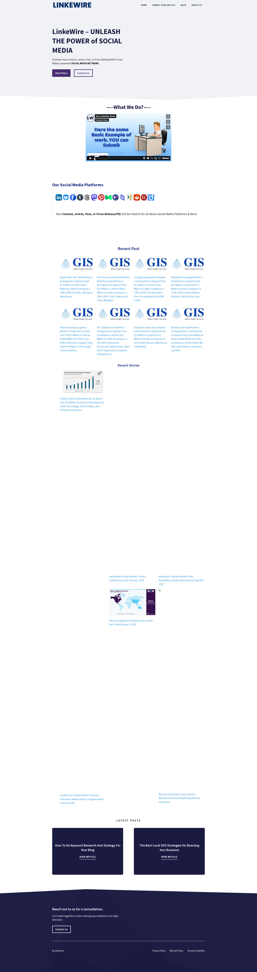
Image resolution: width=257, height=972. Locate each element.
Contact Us (83, 73)
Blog (183, 5)
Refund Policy (176, 950)
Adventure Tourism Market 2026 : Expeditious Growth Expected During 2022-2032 (181, 580)
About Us (197, 5)
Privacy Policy (159, 950)
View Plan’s (61, 73)
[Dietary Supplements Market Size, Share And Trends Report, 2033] (132, 602)
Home (144, 5)
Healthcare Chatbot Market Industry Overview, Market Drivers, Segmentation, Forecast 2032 (82, 799)
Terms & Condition (196, 950)
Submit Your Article (163, 5)
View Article (88, 856)
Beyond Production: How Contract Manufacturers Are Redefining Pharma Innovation (179, 798)
